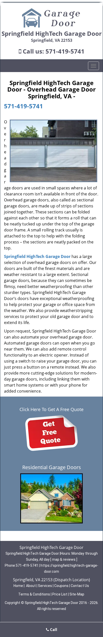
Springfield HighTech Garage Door (37, 256)
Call (53, 629)
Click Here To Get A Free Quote (52, 409)
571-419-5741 (65, 51)
